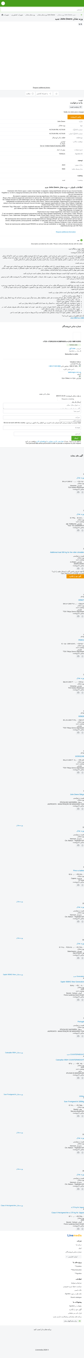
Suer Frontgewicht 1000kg (74, 1102)
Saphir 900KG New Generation (72, 982)
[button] (3, 3)
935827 (81, 600)
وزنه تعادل (62, 125)
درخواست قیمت (74, 107)
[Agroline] (2, 15)
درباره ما (79, 1245)
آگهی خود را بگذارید (75, 576)
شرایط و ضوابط (76, 1283)
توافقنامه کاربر (40, 441)
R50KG (81, 640)
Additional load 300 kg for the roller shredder (67, 552)
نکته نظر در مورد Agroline (73, 1294)
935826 (81, 716)
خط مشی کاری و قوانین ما (55, 441)
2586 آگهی (72, 348)
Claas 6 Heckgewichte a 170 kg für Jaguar (68, 1213)
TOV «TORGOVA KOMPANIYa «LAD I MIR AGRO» (62, 341)
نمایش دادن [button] (65, 366)
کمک (80, 1248)
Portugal (81, 1022)
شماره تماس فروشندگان (73, 1252)
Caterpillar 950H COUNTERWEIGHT (70, 1060)
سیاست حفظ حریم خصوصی (72, 1286)
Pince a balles (78, 871)
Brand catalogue (76, 1297)
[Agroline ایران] (71, 3)
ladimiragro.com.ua (74, 372)
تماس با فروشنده (76, 117)
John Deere (61, 121)
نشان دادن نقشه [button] (44, 394)
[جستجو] (3, 10)
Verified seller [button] (73, 345)
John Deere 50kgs (77, 794)
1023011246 (79, 756)
